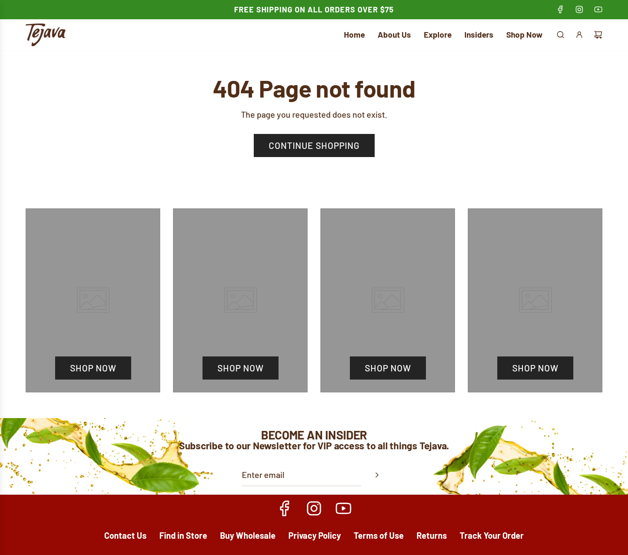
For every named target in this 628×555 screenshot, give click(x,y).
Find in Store (183, 535)
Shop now (93, 367)
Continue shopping (314, 145)
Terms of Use (379, 535)
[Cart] (598, 34)
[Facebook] (560, 9)
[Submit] (376, 475)
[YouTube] (598, 9)
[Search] (560, 34)
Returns (432, 535)
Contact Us (125, 535)
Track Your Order (492, 535)
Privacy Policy (314, 535)
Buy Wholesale (248, 535)
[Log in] (579, 34)
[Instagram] (579, 9)
